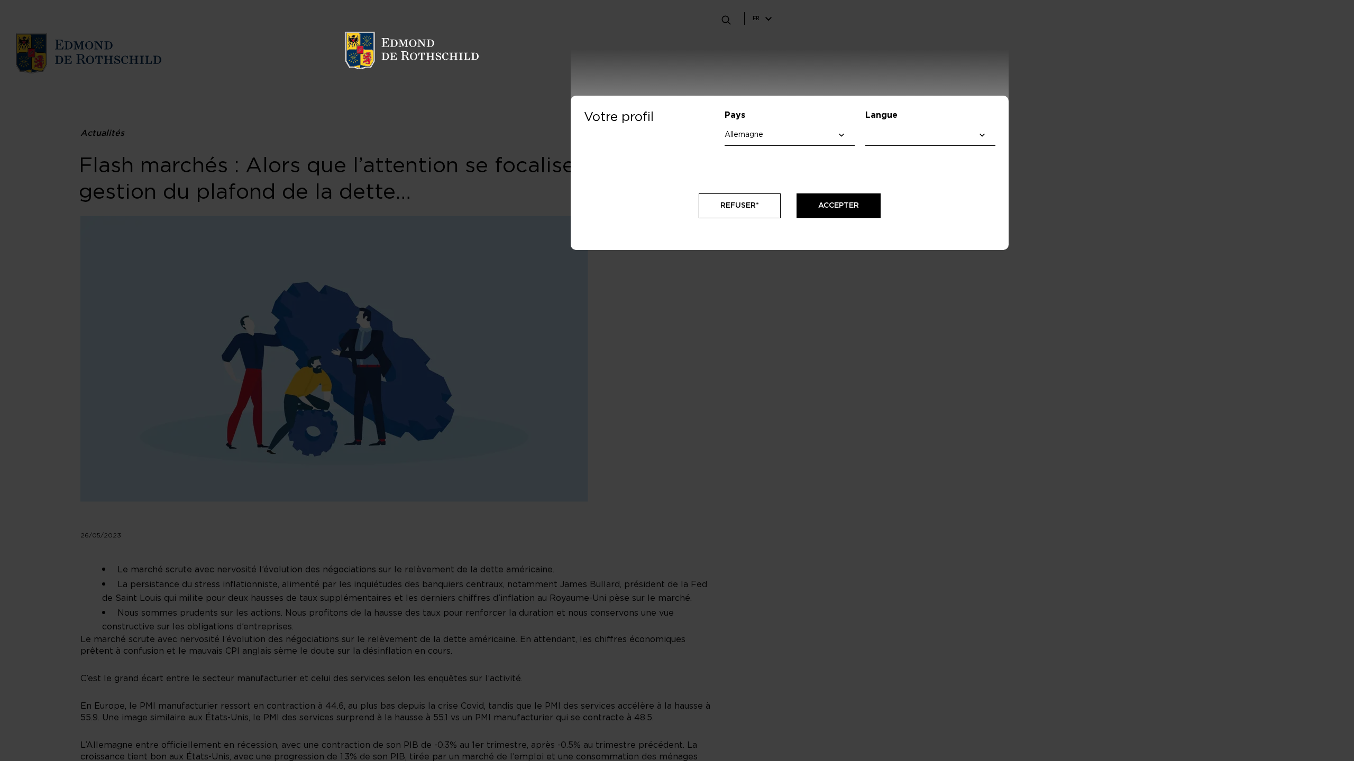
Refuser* (739, 205)
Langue (881, 115)
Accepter (838, 205)
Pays (735, 115)
